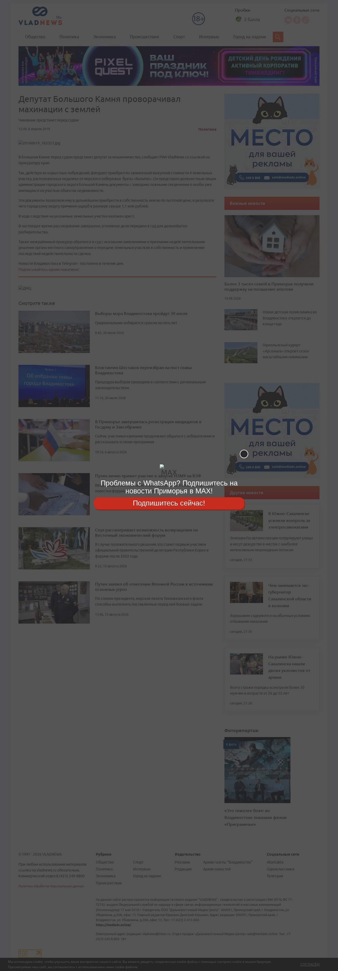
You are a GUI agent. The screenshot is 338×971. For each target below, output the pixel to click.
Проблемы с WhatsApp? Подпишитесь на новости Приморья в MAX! (169, 487)
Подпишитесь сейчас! (169, 503)
